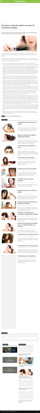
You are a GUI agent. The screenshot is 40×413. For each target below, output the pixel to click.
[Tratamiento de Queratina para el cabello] (8, 126)
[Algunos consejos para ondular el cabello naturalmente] (8, 137)
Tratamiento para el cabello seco (27, 256)
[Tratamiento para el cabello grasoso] (8, 249)
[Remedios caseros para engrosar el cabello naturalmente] (8, 204)
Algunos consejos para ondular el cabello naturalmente (27, 135)
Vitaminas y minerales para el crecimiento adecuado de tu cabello (28, 213)
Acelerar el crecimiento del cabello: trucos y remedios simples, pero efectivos (28, 224)
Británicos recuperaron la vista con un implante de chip (10, 371)
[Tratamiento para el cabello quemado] (8, 182)
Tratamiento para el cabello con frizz (28, 234)
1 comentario (11, 29)
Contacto (6, 411)
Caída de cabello (8, 116)
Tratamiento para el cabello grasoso (28, 246)
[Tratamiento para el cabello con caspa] (8, 149)
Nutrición (9, 358)
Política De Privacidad (12, 411)
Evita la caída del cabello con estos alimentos (25, 401)
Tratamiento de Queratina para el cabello (27, 123)
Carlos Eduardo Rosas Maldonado (19, 29)
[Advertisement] (20, 14)
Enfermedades (10, 368)
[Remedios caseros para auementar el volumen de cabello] (26, 383)
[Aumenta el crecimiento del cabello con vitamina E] (26, 360)
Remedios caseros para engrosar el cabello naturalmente (27, 202)
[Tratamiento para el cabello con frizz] (8, 238)
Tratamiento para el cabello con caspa (27, 146)
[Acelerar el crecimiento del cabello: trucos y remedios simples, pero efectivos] (8, 226)
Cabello (2, 23)
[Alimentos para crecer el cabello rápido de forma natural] (26, 349)
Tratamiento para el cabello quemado (25, 179)
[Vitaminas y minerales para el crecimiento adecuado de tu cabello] (8, 215)
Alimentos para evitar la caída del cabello (27, 191)
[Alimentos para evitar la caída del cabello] (8, 194)
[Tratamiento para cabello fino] (8, 161)
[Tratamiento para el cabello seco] (8, 291)
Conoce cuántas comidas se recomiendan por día (10, 360)
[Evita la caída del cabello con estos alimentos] (26, 395)
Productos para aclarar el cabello (27, 168)
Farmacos (9, 348)
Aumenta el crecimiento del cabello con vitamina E (25, 366)
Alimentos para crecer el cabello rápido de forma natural (25, 354)
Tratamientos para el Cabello (16, 116)
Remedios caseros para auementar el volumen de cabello (26, 389)
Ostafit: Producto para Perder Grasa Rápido (10, 350)
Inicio (3, 411)
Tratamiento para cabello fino (26, 157)
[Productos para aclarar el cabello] (8, 172)
